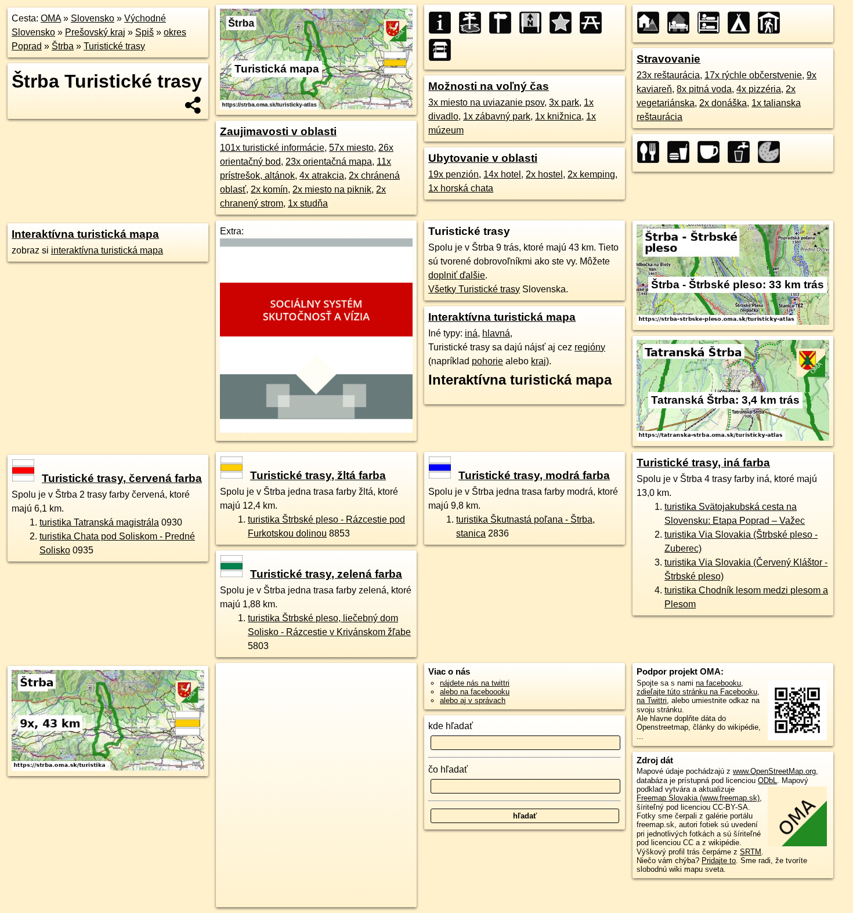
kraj (538, 361)
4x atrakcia (321, 175)
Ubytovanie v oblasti (482, 158)
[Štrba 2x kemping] (742, 23)
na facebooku (718, 683)
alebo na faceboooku (474, 691)
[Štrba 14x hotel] (681, 23)
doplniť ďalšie (456, 275)
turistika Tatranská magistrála (99, 522)
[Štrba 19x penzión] (651, 23)
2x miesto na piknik (331, 189)
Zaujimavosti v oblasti (278, 131)
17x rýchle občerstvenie (753, 75)
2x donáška (723, 103)
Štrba (63, 46)
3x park (564, 102)
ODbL (767, 780)
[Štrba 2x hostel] (712, 23)
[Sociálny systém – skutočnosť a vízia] (316, 429)
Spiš (144, 32)
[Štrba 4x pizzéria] (772, 152)
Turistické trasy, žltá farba (318, 475)
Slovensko (92, 18)
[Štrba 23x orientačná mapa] (533, 23)
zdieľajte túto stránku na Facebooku (697, 691)
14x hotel (502, 174)
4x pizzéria (758, 89)
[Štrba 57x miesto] (473, 23)
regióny (589, 347)
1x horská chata (460, 188)
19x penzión (453, 174)
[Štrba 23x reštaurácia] (651, 152)
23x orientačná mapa (328, 161)
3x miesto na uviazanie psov (486, 102)
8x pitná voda (704, 89)
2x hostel (544, 174)
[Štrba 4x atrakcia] (564, 23)
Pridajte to (719, 860)
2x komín (269, 189)
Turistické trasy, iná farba (703, 462)
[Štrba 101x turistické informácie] (443, 23)
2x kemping (591, 174)
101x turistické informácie (272, 148)
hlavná (496, 333)
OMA (51, 18)
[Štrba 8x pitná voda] (742, 152)
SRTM (750, 851)
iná (471, 333)
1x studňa (308, 203)
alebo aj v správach (472, 700)
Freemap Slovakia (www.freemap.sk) (698, 798)
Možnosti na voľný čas (488, 86)
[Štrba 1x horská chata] (772, 23)
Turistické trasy (114, 46)
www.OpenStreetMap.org (774, 771)
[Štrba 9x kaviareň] (712, 152)
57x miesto (351, 148)
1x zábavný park (496, 116)
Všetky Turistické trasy (474, 289)
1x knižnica (558, 116)
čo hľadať (448, 769)
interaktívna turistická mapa (107, 250)
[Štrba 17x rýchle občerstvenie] (681, 152)
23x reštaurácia (668, 75)
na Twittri (652, 700)
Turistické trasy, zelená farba (326, 574)
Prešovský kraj (95, 32)
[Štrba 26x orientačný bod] (503, 23)
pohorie (487, 361)
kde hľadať (450, 726)
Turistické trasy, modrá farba (534, 475)
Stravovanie (668, 59)
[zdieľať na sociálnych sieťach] (193, 105)
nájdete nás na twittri (474, 683)
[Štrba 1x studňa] (443, 50)
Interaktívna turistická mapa (85, 234)
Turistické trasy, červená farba (122, 478)
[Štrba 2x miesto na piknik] (594, 23)
